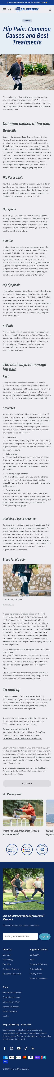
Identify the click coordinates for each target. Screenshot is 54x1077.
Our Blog (7, 964)
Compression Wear (11, 1002)
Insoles (6, 1016)
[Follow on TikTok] (26, 1048)
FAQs (32, 959)
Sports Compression (11, 997)
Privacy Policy (36, 973)
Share (29, 783)
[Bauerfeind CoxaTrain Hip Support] (27, 580)
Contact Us (35, 955)
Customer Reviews (11, 969)
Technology (8, 959)
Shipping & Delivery (38, 964)
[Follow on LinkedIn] (33, 1048)
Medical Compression (12, 992)
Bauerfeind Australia (12, 973)
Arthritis (27, 20)
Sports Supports (10, 1011)
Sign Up (44, 936)
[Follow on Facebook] (5, 1048)
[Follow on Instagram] (12, 1048)
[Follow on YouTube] (19, 1048)
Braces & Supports (11, 1006)
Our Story (7, 955)
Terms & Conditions (38, 978)
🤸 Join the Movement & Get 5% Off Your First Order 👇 (27, 3)
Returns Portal (36, 969)
